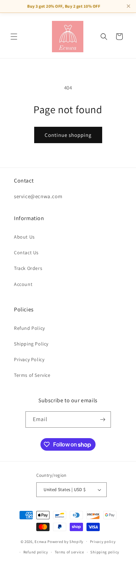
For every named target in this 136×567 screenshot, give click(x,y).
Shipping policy (104, 552)
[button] (14, 36)
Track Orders (28, 268)
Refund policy (35, 552)
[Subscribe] (103, 419)
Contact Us (26, 252)
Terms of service (69, 552)
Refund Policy (29, 328)
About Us (24, 237)
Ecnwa (41, 541)
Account (23, 284)
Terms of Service (32, 375)
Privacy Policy (29, 359)
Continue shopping (68, 135)
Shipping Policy (31, 344)
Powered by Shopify (65, 541)
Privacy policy (103, 541)
